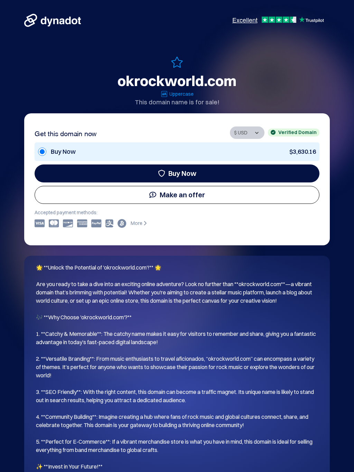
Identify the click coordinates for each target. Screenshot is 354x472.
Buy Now (182, 173)
